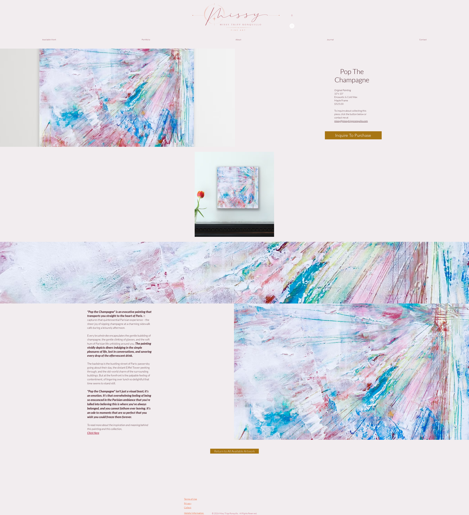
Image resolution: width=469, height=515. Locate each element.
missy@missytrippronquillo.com (351, 120)
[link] (292, 16)
